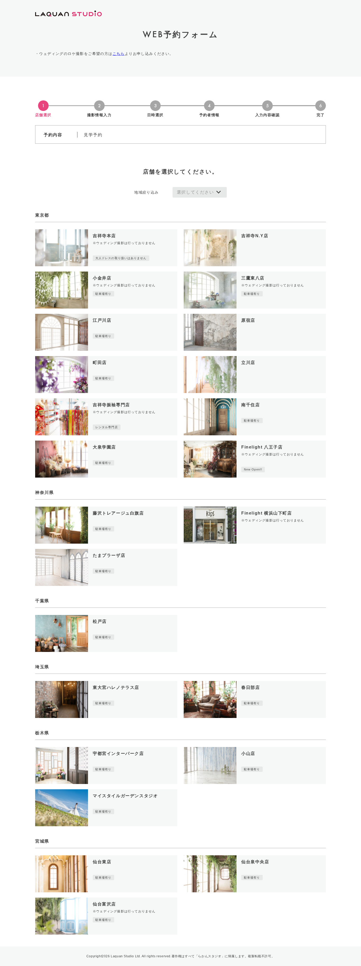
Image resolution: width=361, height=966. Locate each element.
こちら (119, 54)
